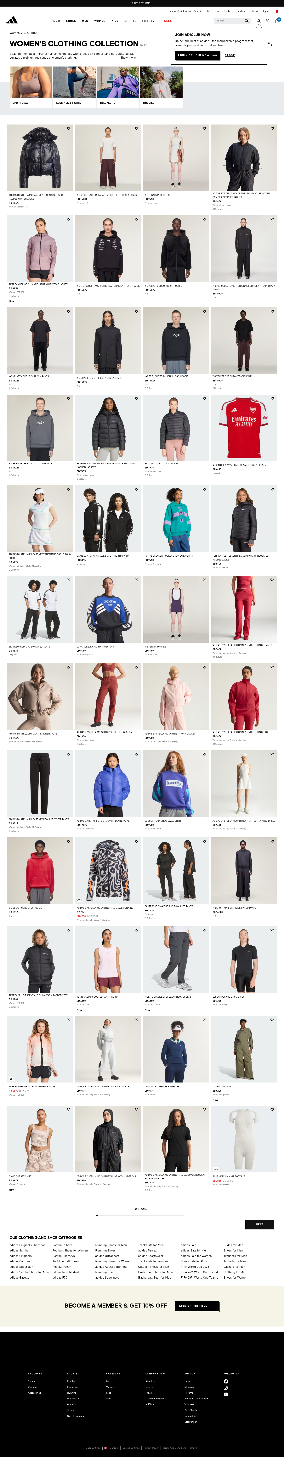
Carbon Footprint (154, 1398)
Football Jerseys (64, 1256)
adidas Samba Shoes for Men (29, 1272)
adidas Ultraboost (107, 1256)
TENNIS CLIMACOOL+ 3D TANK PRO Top (98, 997)
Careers (149, 1387)
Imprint (194, 1448)
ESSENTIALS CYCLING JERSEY (228, 997)
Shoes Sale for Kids (194, 1261)
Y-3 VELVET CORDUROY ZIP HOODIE (163, 286)
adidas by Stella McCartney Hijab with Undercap (106, 1176)
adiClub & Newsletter (196, 1398)
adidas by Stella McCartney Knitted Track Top (241, 732)
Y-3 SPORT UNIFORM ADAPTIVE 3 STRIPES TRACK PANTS (107, 195)
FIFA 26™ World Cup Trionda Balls (201, 1272)
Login (266, 11)
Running (71, 1393)
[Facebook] (226, 1381)
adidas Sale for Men (194, 1250)
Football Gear (62, 1266)
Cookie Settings (130, 1448)
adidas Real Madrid (66, 1272)
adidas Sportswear (150, 1256)
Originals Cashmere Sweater (162, 1087)
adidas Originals (21, 1256)
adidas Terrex (147, 1250)
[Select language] (277, 11)
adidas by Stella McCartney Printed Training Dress (244, 821)
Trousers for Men (235, 1256)
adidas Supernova (107, 1277)
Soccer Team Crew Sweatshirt (163, 821)
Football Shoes (62, 1245)
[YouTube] (226, 1394)
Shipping (189, 1387)
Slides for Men (233, 1245)
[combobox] (232, 21)
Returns (189, 1393)
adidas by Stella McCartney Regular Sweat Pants (39, 819)
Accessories (34, 1393)
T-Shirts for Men (235, 1261)
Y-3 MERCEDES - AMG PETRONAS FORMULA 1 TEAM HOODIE (108, 286)
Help (187, 1381)
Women (15, 33)
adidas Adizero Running (111, 1266)
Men (108, 1381)
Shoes (31, 1381)
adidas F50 (60, 1277)
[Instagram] (226, 1387)
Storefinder (191, 1422)
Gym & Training (75, 1416)
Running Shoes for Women (113, 1261)
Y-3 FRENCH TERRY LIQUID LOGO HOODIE (166, 376)
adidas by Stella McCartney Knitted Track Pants (242, 645)
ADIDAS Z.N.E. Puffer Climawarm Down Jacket (104, 821)
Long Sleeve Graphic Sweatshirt (96, 647)
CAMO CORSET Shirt (20, 1176)
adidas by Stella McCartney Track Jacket (170, 734)
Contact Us (190, 1416)
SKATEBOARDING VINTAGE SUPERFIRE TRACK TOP (103, 556)
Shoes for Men (233, 1250)
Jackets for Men (234, 1266)
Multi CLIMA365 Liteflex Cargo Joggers (168, 997)
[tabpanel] (142, 680)
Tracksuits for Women (153, 1261)
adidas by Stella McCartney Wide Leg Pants (103, 1087)
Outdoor (71, 1404)
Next (260, 1224)
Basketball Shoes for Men (155, 1272)
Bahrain (114, 1448)
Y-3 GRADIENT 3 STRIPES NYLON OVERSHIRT (100, 378)
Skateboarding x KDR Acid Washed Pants (169, 906)
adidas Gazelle (19, 1277)
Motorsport (73, 1387)
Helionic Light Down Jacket (161, 464)
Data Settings (93, 1448)
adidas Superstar (21, 1266)
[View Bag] (276, 21)
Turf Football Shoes (66, 1261)
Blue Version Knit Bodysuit (229, 1176)
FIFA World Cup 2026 (195, 1266)
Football (72, 1381)
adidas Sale (188, 1245)
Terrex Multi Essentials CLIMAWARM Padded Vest (38, 995)
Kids (108, 1393)
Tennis (70, 1410)
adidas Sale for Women (196, 1256)
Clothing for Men (235, 1272)
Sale (108, 1398)
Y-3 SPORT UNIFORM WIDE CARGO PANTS (234, 908)
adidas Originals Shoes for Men (29, 1245)
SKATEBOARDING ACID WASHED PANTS (29, 647)
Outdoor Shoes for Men (153, 1266)
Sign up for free (193, 1306)
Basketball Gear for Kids (154, 1277)
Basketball (73, 1398)
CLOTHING (31, 33)
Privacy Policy (151, 1448)
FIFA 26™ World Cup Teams (199, 1277)
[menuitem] (56, 21)
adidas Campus (20, 1261)
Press (148, 1393)
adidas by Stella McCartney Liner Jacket (34, 734)
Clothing (32, 1387)
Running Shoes (105, 1250)
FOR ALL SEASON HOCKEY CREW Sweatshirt (169, 556)
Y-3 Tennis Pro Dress (157, 195)
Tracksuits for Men (151, 1245)
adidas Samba (19, 1250)
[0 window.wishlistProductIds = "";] (267, 21)
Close (230, 55)
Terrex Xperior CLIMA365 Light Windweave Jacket (38, 284)
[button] (56, 21)
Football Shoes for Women (70, 1250)
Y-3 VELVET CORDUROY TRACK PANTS (29, 376)
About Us (150, 1381)
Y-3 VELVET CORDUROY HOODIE (25, 908)
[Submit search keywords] (246, 21)
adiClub (149, 1404)
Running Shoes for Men (111, 1245)
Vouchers (189, 1404)
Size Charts (191, 1410)
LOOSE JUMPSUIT (222, 1087)
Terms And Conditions (174, 1448)
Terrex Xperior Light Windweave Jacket (33, 1087)
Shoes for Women (235, 1277)
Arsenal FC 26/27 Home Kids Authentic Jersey (239, 465)
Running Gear (104, 1272)
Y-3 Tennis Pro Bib (155, 647)
